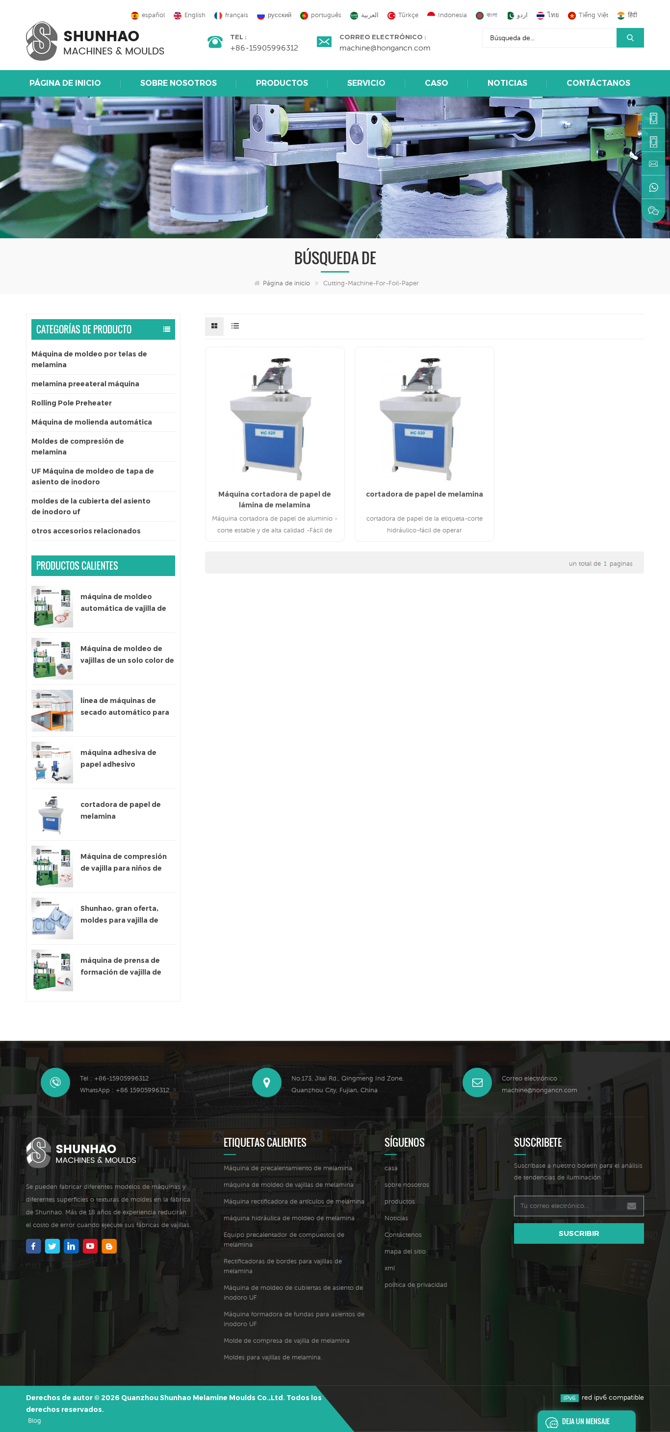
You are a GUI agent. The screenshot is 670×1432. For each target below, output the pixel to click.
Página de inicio (65, 83)
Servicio (366, 83)
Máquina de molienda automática (91, 422)
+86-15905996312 (264, 47)
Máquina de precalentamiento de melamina (288, 1168)
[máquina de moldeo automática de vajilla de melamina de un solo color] (52, 607)
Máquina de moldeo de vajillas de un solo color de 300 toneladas (127, 655)
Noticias (507, 83)
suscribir (579, 1233)
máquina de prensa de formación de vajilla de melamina (120, 967)
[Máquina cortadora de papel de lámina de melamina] (274, 416)
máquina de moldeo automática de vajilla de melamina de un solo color (127, 603)
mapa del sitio (405, 1251)
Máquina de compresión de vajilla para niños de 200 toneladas (123, 863)
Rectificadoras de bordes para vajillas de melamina (283, 1266)
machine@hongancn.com (385, 47)
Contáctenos (403, 1234)
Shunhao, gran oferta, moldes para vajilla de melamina (119, 915)
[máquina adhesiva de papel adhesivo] (52, 762)
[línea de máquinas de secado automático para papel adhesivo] (52, 710)
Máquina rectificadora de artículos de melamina (294, 1201)
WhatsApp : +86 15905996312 (124, 1090)
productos (400, 1201)
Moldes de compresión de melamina (77, 446)
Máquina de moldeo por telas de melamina (89, 359)
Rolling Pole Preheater (71, 403)
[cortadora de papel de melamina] (52, 814)
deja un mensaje (586, 1421)
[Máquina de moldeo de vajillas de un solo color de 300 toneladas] (52, 658)
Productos (282, 83)
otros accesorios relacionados (86, 531)
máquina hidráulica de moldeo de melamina (289, 1218)
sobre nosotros (178, 83)
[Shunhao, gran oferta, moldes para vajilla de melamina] (52, 918)
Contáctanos (598, 83)
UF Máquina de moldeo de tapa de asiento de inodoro (92, 476)
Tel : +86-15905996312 (114, 1078)
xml (390, 1268)
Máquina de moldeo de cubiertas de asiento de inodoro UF (293, 1292)
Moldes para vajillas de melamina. (273, 1357)
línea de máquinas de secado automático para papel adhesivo (124, 707)
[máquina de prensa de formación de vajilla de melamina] (52, 970)
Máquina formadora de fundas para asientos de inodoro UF (294, 1319)
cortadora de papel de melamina (120, 810)
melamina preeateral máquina (85, 383)
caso (436, 83)
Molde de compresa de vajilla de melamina (287, 1340)
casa (391, 1168)
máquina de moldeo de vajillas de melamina (289, 1184)
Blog (34, 1420)
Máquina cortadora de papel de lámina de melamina (274, 499)
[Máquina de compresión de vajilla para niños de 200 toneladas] (52, 866)
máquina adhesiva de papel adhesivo (118, 758)
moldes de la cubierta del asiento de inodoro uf (91, 506)
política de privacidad (416, 1284)
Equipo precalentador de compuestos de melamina (284, 1239)
